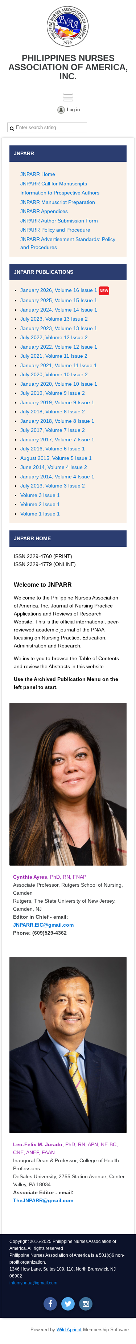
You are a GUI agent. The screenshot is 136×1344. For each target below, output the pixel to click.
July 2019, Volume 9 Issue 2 (52, 393)
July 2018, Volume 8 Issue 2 (52, 411)
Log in (73, 109)
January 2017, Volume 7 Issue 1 (57, 439)
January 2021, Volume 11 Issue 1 (58, 365)
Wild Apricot (69, 1329)
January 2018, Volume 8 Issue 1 (57, 421)
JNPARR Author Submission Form (59, 221)
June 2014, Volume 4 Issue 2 (53, 467)
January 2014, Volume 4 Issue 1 (57, 477)
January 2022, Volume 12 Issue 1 (58, 347)
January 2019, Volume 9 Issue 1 (57, 402)
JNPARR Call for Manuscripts (53, 183)
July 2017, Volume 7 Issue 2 (52, 430)
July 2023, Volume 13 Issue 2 (54, 319)
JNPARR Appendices (44, 211)
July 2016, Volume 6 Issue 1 (52, 449)
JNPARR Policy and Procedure (55, 230)
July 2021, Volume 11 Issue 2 (53, 356)
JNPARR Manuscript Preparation (57, 202)
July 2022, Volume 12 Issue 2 (54, 337)
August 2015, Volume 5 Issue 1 (56, 458)
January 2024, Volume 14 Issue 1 (58, 310)
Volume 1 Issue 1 (40, 514)
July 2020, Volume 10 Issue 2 (54, 374)
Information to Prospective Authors (59, 193)
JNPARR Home (37, 174)
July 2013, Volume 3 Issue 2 (52, 486)
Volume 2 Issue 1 (40, 504)
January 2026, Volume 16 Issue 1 (58, 290)
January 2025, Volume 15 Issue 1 (58, 300)
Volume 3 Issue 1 (40, 495)
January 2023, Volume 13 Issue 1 (58, 328)
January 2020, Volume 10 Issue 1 (58, 384)
